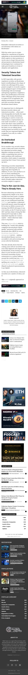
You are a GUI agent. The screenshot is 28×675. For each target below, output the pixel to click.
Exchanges (17, 292)
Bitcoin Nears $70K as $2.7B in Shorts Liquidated (17, 353)
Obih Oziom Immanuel (14, 473)
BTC (20, 290)
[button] (2, 7)
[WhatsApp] (9, 301)
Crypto (3, 292)
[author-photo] (14, 316)
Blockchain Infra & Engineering (4, 340)
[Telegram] (20, 301)
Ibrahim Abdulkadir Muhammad (13, 510)
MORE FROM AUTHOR (8, 334)
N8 (15, 501)
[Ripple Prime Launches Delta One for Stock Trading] (5, 555)
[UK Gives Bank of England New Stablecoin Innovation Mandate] (5, 547)
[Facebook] (2, 301)
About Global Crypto (12, 670)
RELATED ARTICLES (8, 331)
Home (2, 10)
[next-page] (5, 360)
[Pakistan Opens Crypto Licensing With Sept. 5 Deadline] (5, 346)
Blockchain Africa (14, 290)
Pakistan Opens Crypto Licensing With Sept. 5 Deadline (16, 347)
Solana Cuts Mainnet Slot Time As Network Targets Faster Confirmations (17, 339)
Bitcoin (10, 10)
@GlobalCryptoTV (14, 536)
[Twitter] (6, 301)
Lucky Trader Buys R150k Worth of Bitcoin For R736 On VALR (18, 589)
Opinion (15, 27)
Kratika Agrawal (14, 318)
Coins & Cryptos (5, 473)
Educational (10, 27)
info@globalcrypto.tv (16, 655)
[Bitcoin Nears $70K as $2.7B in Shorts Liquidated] (5, 354)
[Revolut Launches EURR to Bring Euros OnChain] (5, 562)
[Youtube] (19, 665)
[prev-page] (2, 360)
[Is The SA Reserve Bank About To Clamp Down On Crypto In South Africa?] (5, 574)
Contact (18, 670)
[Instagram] (12, 665)
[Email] (16, 301)
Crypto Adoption (10, 292)
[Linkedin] (13, 301)
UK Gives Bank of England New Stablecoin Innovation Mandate (17, 547)
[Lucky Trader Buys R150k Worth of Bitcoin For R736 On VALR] (5, 590)
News (6, 10)
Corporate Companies (15, 584)
